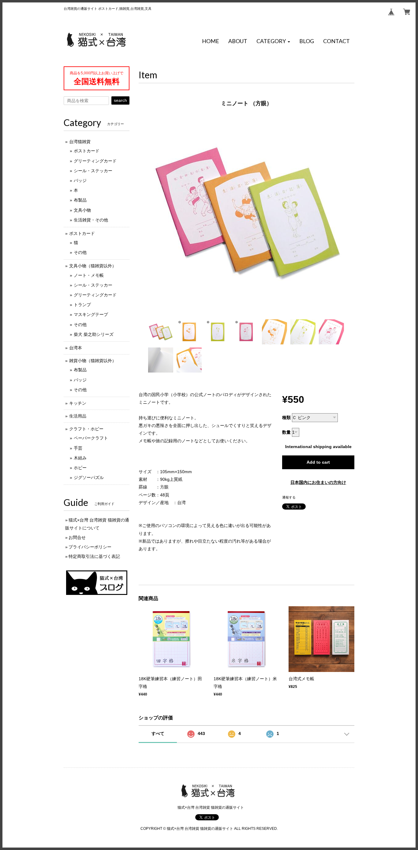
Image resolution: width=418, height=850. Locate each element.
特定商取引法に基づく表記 (94, 556)
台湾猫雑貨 (80, 141)
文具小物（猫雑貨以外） (92, 265)
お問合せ (77, 537)
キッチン (77, 403)
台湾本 (75, 347)
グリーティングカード (95, 160)
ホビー (80, 467)
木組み (80, 457)
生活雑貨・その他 (91, 219)
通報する (289, 497)
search (120, 100)
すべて (157, 733)
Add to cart (318, 462)
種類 (286, 417)
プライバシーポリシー (90, 546)
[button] (273, 41)
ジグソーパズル (89, 477)
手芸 (78, 448)
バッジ (80, 180)
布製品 (80, 200)
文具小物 (82, 210)
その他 (80, 252)
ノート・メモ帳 (89, 275)
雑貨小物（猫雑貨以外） (92, 360)
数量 (286, 432)
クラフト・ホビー (86, 428)
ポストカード (86, 150)
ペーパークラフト (91, 438)
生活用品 (77, 416)
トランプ (82, 304)
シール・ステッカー (93, 170)
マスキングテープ (91, 314)
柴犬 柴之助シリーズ (94, 334)
